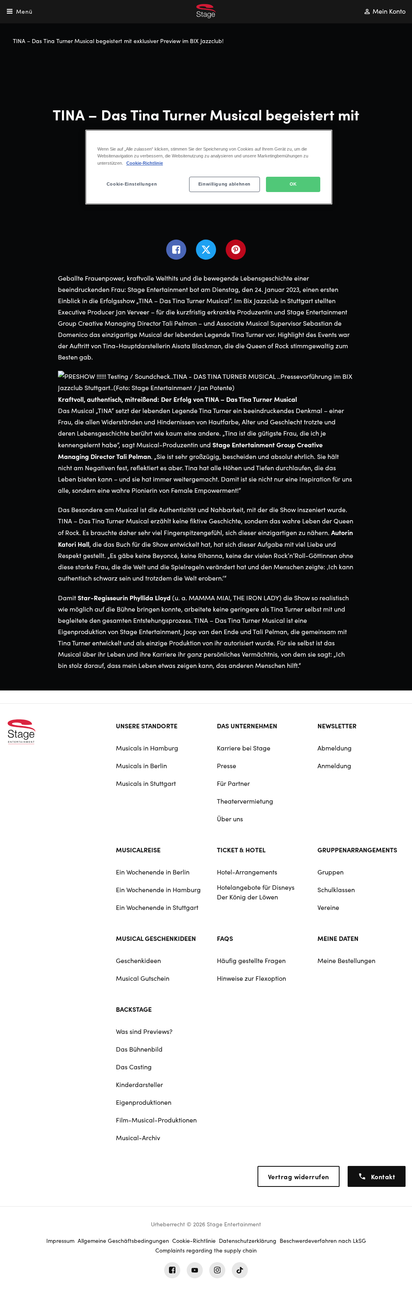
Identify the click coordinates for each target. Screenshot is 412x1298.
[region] (208, 167)
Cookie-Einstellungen (132, 184)
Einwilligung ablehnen (224, 184)
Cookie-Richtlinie (144, 163)
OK (293, 184)
